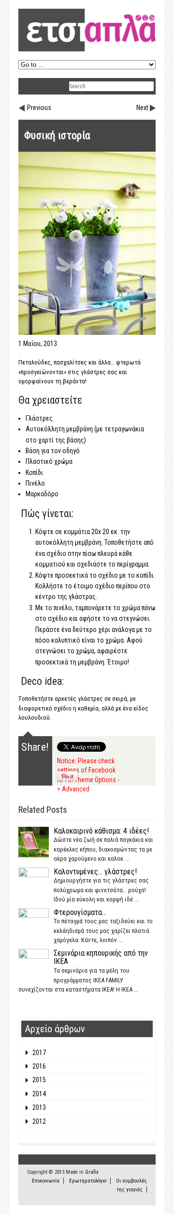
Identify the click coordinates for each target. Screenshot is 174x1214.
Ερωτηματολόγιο (87, 1181)
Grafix (92, 1172)
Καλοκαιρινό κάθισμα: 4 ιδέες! (101, 831)
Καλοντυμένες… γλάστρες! (95, 871)
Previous (39, 107)
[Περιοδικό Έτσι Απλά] (87, 49)
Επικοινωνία (45, 1181)
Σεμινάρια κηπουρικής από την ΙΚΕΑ (101, 957)
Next (142, 107)
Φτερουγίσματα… (80, 912)
